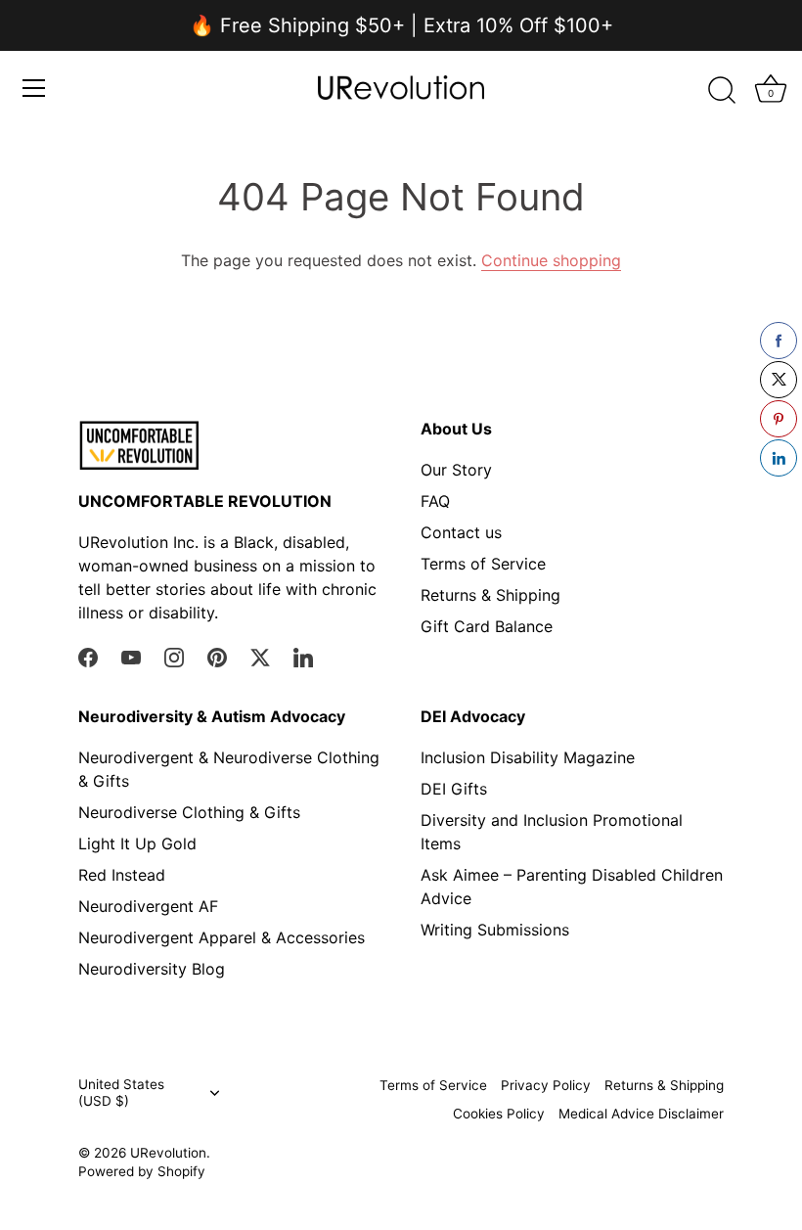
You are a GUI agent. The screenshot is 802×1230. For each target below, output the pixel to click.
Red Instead (121, 875)
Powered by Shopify (141, 1171)
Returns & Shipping (490, 595)
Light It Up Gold (137, 843)
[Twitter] (260, 656)
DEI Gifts (454, 788)
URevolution (168, 1153)
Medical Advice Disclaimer (641, 1113)
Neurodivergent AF (148, 906)
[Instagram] (174, 656)
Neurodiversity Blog (151, 969)
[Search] (721, 91)
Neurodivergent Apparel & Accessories (221, 937)
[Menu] (34, 88)
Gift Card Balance (487, 626)
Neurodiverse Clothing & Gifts (189, 812)
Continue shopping (551, 260)
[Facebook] (88, 656)
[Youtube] (131, 656)
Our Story (456, 469)
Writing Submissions (495, 929)
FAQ (435, 501)
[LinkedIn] (303, 656)
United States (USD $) (121, 1092)
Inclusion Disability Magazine (528, 757)
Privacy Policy (546, 1085)
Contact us (461, 532)
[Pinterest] (217, 656)
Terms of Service (483, 563)
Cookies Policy (499, 1113)
